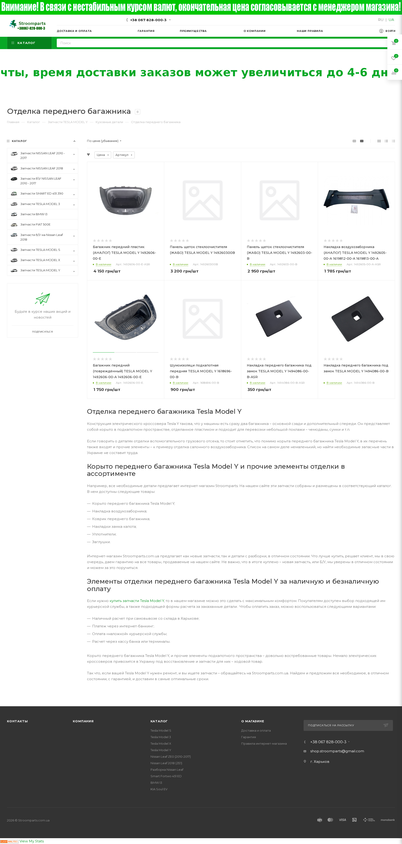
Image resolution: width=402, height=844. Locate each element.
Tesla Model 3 (161, 737)
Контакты (17, 721)
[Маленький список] (354, 141)
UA (391, 19)
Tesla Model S (161, 730)
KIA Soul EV (159, 789)
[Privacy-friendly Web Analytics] (9, 841)
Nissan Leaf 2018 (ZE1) (166, 763)
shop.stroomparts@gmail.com (337, 751)
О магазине (252, 721)
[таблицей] (393, 141)
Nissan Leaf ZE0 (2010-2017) (171, 756)
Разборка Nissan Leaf (167, 769)
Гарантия (248, 737)
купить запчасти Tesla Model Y (137, 601)
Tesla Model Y (161, 750)
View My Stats (32, 841)
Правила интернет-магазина (264, 743)
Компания (83, 721)
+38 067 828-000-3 (148, 20)
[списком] (386, 141)
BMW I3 (156, 782)
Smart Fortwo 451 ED (166, 776)
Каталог (159, 721)
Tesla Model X (161, 743)
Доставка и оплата (256, 730)
